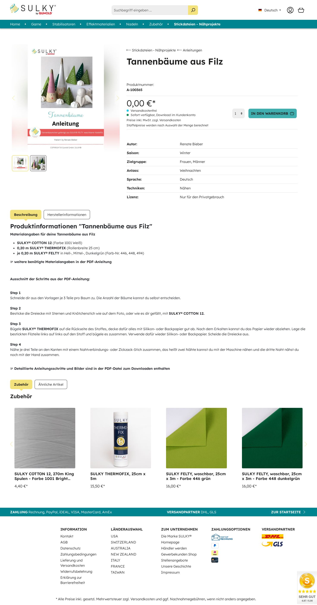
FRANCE (118, 566)
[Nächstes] (118, 98)
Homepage (170, 542)
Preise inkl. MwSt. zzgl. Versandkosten (154, 120)
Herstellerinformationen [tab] (66, 214)
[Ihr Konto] (290, 10)
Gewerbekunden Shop (179, 554)
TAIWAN (118, 572)
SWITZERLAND (123, 542)
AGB (64, 542)
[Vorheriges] (13, 98)
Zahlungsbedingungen (78, 554)
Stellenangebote (174, 560)
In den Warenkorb (269, 113)
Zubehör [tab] (21, 384)
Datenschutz (70, 548)
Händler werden (174, 548)
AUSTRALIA (120, 548)
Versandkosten (142, 599)
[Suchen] (193, 10)
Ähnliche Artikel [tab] (50, 384)
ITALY (115, 560)
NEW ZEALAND (123, 554)
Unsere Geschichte (176, 566)
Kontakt (66, 536)
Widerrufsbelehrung (76, 571)
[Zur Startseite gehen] (33, 9)
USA (114, 536)
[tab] (25, 214)
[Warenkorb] (301, 10)
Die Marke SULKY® (176, 536)
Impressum (170, 572)
